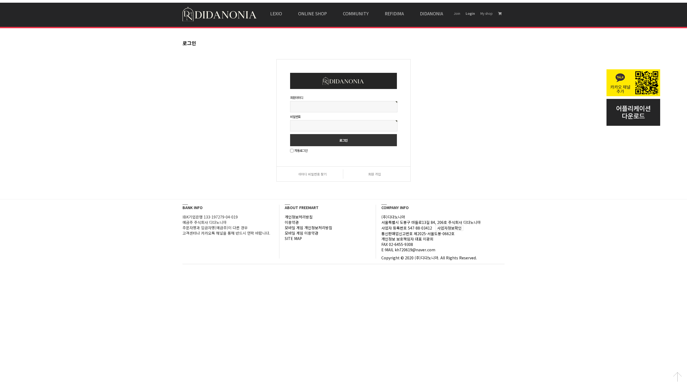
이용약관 (292, 222)
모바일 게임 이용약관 (301, 233)
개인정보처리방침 (299, 217)
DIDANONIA (431, 13)
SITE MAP (293, 238)
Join (457, 13)
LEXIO (276, 13)
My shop (486, 13)
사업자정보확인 (449, 228)
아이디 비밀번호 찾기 (312, 174)
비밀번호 (295, 116)
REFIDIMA (394, 13)
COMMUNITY (356, 13)
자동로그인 (301, 150)
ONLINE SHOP (312, 13)
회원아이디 (296, 97)
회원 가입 (374, 174)
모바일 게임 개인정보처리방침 (308, 227)
